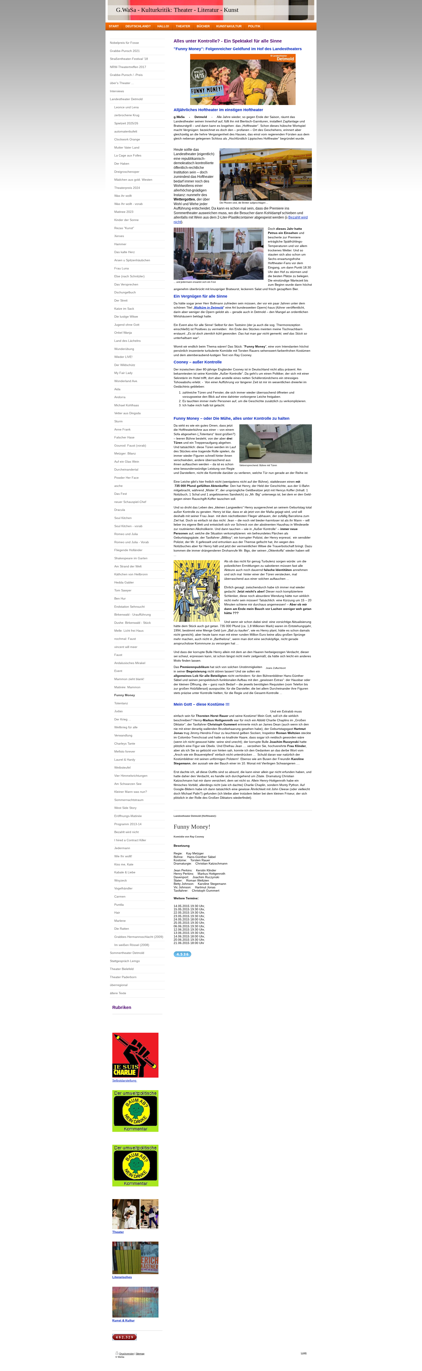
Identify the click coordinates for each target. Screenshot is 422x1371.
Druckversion (126, 1353)
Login (304, 1353)
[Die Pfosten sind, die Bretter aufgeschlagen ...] (266, 174)
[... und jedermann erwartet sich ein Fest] (219, 254)
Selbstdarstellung (124, 1080)
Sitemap (140, 1353)
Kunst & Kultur (123, 1320)
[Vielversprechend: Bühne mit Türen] (275, 443)
